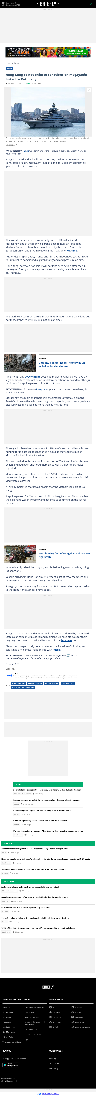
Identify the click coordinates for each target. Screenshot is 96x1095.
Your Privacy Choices (50, 1094)
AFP (28, 83)
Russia (57, 649)
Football (5, 873)
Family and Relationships (22, 794)
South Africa (6, 863)
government (32, 376)
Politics (4, 922)
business (66, 640)
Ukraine (72, 250)
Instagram (41, 389)
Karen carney (68, 683)
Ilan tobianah (18, 683)
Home (8, 63)
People (16, 804)
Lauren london (35, 683)
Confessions (18, 835)
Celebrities (5, 901)
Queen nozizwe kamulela (23, 687)
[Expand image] (89, 90)
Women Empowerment (9, 891)
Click (26, 150)
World (17, 63)
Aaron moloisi (51, 683)
